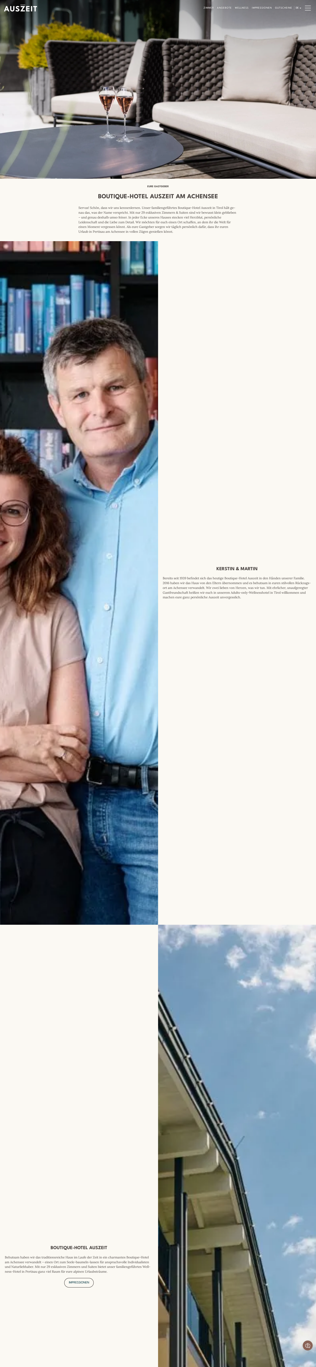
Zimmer (209, 8)
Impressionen (262, 8)
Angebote (224, 8)
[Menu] (308, 8)
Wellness (242, 8)
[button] (308, 1345)
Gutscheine (283, 8)
